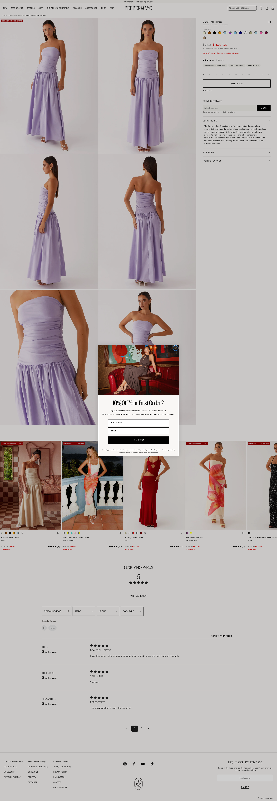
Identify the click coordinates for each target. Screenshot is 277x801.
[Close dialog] (175, 348)
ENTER (138, 440)
